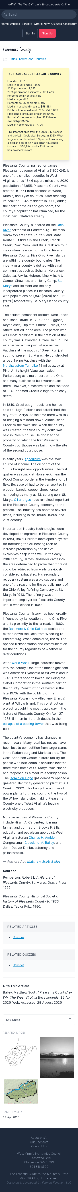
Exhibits (27, 24)
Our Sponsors (39, 1142)
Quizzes (56, 24)
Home (5, 24)
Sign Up (47, 33)
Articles (15, 24)
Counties (18, 937)
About (39, 1137)
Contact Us (39, 1146)
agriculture (33, 459)
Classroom (70, 24)
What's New (42, 24)
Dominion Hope (21, 778)
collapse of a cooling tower (23, 724)
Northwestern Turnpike (20, 365)
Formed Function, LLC (56, 1182)
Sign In (30, 33)
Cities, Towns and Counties (28, 59)
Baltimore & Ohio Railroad (28, 629)
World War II (20, 663)
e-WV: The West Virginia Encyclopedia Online (39, 4)
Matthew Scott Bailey (44, 861)
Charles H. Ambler (42, 837)
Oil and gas (22, 500)
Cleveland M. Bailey (39, 843)
